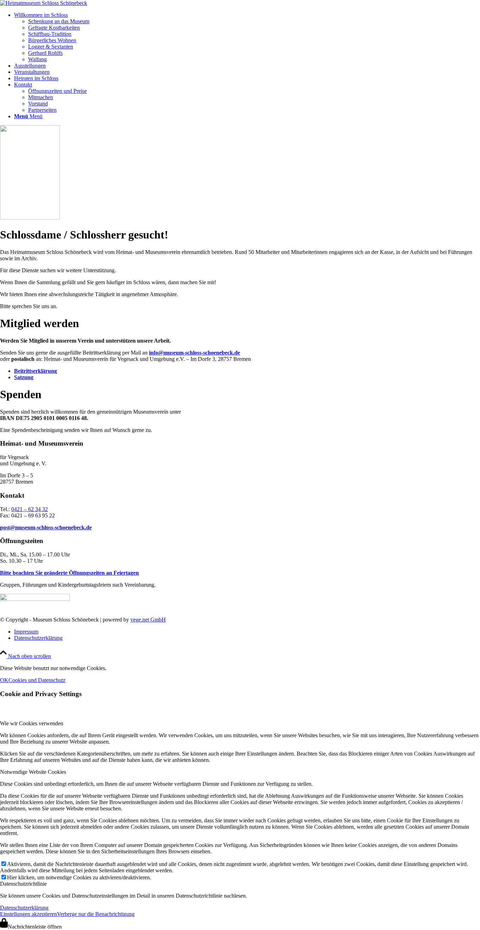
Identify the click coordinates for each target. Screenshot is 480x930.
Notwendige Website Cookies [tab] (33, 772)
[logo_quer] (43, 3)
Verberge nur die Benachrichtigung (96, 914)
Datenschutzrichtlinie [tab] (23, 884)
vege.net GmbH (148, 620)
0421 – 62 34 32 (29, 509)
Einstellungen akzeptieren (28, 914)
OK (4, 680)
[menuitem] (247, 37)
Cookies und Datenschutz (36, 680)
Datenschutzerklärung (24, 908)
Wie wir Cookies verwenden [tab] (31, 723)
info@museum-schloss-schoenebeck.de (194, 353)
